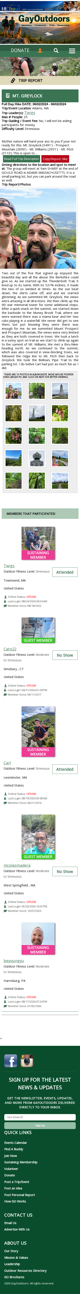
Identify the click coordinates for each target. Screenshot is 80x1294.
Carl (7, 762)
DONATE (20, 50)
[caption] (13, 399)
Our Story (11, 1251)
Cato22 (10, 648)
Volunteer (11, 1168)
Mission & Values (16, 1257)
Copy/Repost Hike (55, 159)
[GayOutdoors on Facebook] (10, 1061)
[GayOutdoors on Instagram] (26, 1061)
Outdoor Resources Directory (25, 1270)
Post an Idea (13, 1188)
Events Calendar (15, 1142)
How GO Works (15, 1201)
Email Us (10, 1223)
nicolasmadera (17, 865)
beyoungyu (14, 960)
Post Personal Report (19, 1195)
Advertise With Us (17, 1229)
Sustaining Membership (21, 1162)
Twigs (29, 112)
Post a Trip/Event (16, 1182)
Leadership (12, 1264)
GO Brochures (14, 1277)
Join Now (10, 1155)
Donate (9, 1175)
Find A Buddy (13, 1149)
